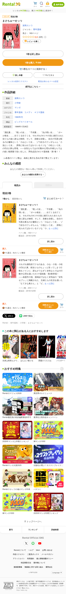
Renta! (5, 322)
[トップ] (8, 4)
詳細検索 (55, 529)
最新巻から (17, 198)
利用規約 (30, 558)
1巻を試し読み (33, 53)
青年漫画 (37, 29)
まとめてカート (54, 198)
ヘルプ (30, 550)
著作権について (39, 562)
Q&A (38, 550)
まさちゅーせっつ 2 (28, 259)
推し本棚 (18, 75)
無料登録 (59, 4)
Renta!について (20, 550)
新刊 (11, 529)
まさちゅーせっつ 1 (28, 204)
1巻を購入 (33, 62)
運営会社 (49, 567)
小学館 (18, 102)
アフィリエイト (19, 558)
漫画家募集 (18, 567)
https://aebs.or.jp (21, 590)
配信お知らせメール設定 (48, 81)
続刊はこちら (31, 86)
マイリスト (49, 75)
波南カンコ (28, 25)
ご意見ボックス (33, 554)
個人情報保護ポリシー (44, 558)
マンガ (18, 107)
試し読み (51, 241)
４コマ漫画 (39, 112)
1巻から (6, 198)
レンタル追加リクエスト (18, 81)
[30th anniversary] (18, 4)
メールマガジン (47, 554)
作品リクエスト (19, 554)
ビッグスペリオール (24, 121)
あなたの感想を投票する (32, 174)
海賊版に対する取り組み (34, 567)
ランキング (32, 529)
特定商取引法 (26, 562)
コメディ (28, 112)
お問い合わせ (47, 550)
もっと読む (53, 228)
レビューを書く (33, 41)
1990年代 (19, 116)
